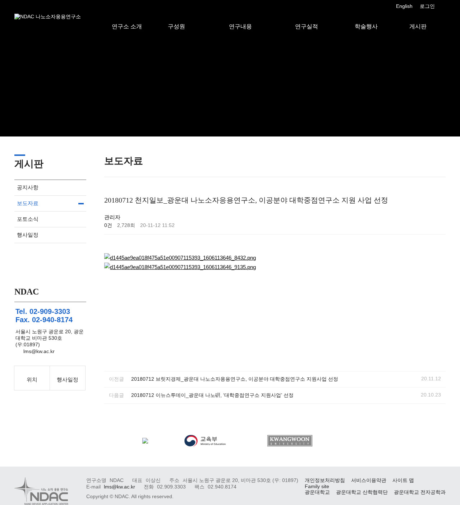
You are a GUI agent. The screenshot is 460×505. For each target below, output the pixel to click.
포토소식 (27, 219)
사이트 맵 (403, 480)
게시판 (418, 19)
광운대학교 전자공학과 (420, 492)
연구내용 (240, 19)
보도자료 (27, 203)
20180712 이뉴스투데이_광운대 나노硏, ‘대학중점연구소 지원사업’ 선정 (212, 395)
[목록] (438, 218)
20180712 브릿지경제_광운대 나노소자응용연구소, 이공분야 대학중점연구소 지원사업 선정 (234, 379)
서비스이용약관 (368, 480)
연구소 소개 (127, 19)
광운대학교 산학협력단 (362, 492)
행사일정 (27, 235)
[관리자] (442, 6)
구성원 (176, 19)
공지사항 (27, 187)
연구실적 (306, 19)
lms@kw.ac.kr (39, 351)
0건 (108, 225)
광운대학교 (317, 492)
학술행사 (366, 19)
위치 (32, 379)
